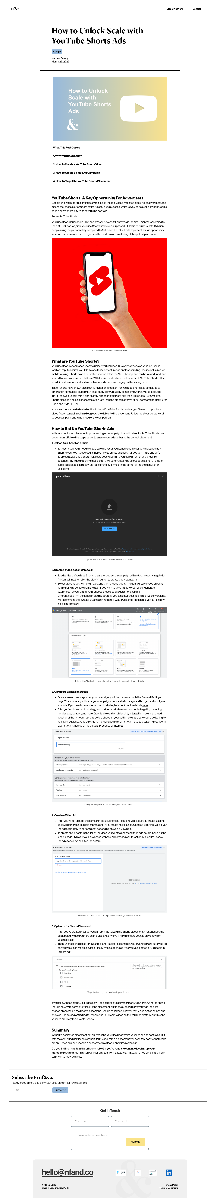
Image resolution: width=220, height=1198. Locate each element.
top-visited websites (122, 202)
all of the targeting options (79, 717)
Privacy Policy (171, 1185)
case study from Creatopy (106, 391)
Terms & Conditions (168, 1188)
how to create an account (116, 452)
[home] (16, 8)
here (145, 705)
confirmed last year (121, 1010)
